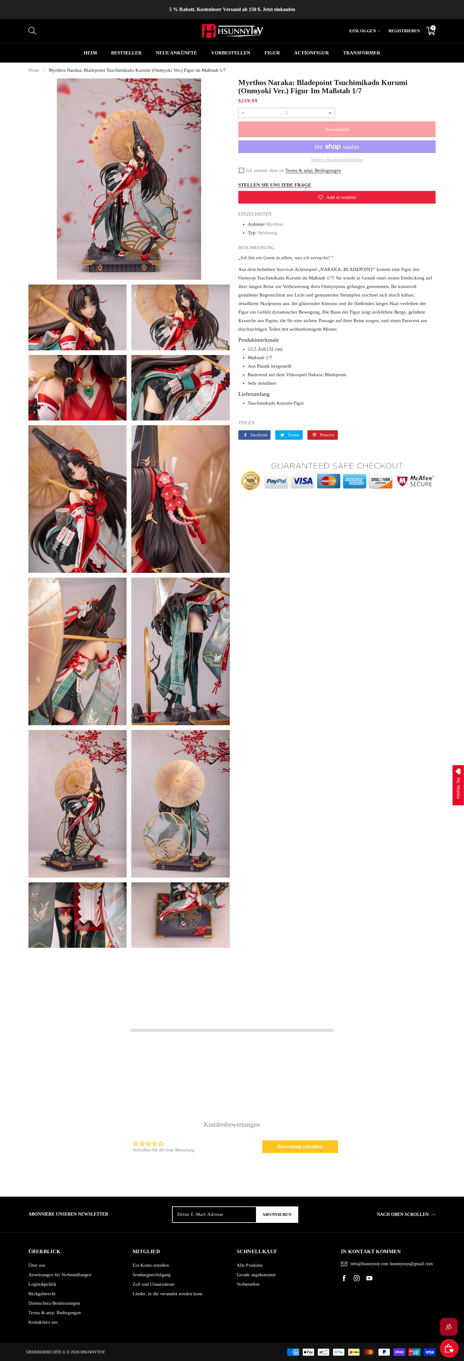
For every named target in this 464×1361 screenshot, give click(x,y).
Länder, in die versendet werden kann (167, 1293)
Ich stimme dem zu (265, 170)
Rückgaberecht (42, 1293)
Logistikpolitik (42, 1284)
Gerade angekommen (256, 1274)
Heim (90, 52)
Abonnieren (276, 1214)
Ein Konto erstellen (151, 1265)
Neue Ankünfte (176, 52)
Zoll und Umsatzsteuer (154, 1284)
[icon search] (112, 31)
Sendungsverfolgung (152, 1274)
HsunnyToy (92, 1352)
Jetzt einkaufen (279, 9)
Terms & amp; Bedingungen (54, 1312)
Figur (272, 52)
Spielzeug (267, 232)
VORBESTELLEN (230, 52)
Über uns (36, 1265)
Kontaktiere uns (43, 1322)
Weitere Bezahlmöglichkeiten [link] (337, 159)
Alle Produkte (250, 1265)
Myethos (274, 224)
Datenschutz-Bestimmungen (54, 1303)
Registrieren (404, 30)
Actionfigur (311, 52)
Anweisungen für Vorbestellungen (59, 1274)
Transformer (361, 52)
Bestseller (126, 52)
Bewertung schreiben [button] (300, 1146)
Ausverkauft (337, 129)
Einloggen (362, 30)
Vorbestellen (248, 1284)
